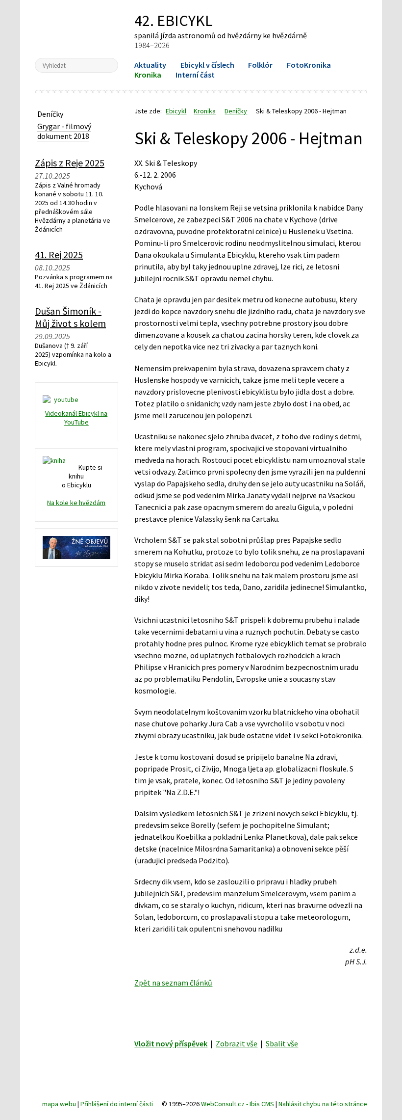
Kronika (147, 75)
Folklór (260, 65)
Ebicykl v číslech (207, 65)
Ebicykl (76, 28)
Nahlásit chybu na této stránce (322, 1103)
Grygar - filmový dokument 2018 (64, 131)
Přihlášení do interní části (116, 1103)
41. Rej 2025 (59, 254)
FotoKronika (309, 65)
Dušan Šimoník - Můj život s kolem (70, 317)
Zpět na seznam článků (173, 982)
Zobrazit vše (236, 1043)
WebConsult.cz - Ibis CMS (237, 1103)
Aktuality (150, 65)
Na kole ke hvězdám (76, 502)
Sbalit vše (282, 1043)
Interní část (195, 75)
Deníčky (236, 111)
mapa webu (59, 1103)
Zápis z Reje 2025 (69, 163)
